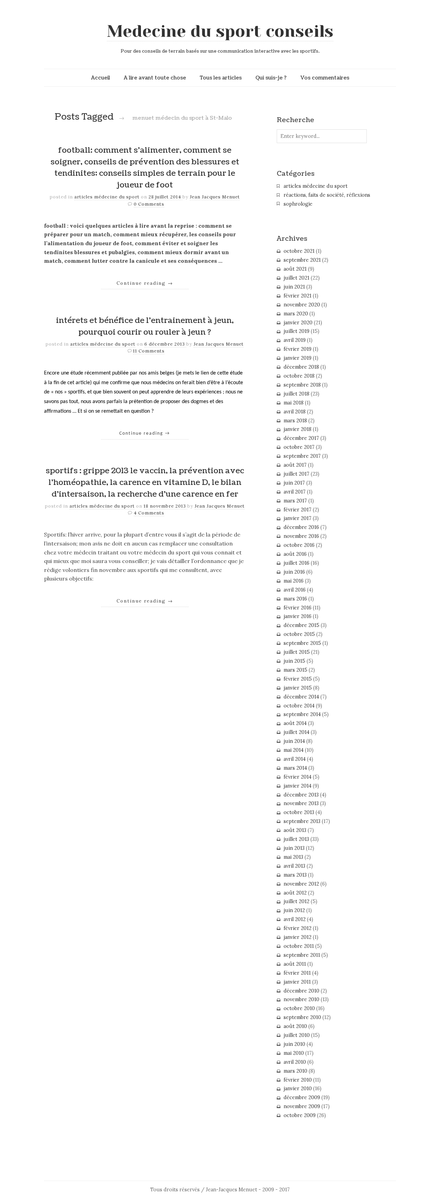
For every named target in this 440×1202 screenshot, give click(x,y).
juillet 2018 (296, 394)
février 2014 (297, 777)
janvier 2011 (297, 982)
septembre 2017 (302, 456)
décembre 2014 (301, 697)
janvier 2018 (297, 429)
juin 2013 (294, 848)
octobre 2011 (299, 946)
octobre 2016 (299, 545)
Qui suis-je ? (271, 77)
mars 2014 (295, 768)
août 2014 (295, 723)
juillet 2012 (296, 901)
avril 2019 (295, 340)
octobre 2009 (300, 1115)
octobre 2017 (299, 447)
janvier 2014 (297, 786)
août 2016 (295, 554)
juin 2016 (294, 572)
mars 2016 (295, 599)
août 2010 (295, 1026)
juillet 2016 (296, 563)
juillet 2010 (297, 1035)
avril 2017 (295, 492)
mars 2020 (296, 314)
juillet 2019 (296, 331)
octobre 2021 (299, 251)
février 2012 (297, 928)
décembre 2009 (302, 1097)
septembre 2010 (302, 1017)
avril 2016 (295, 590)
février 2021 (297, 296)
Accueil (100, 77)
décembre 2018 (301, 367)
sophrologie (298, 204)
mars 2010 (295, 1071)
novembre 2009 (302, 1106)
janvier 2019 (297, 358)
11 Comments (149, 351)
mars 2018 (295, 421)
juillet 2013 (296, 839)
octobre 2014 (299, 706)
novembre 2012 (301, 884)
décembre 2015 (301, 625)
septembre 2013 (302, 821)
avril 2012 (295, 919)
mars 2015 (295, 670)
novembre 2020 (302, 305)
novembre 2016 (301, 536)
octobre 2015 (299, 634)
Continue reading (145, 283)
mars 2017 (295, 501)
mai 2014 (294, 750)
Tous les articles (221, 77)
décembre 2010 (301, 991)
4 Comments (149, 513)
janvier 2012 (297, 937)
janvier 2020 (298, 323)
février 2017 (297, 510)
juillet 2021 (296, 278)
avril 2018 (295, 412)
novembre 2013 (301, 803)
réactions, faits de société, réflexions (327, 195)
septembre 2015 (302, 643)
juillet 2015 (297, 652)
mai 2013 (293, 857)
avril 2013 (294, 866)
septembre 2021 (302, 260)
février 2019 (297, 349)
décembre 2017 (301, 438)
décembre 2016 (301, 527)
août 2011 (295, 964)
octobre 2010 (299, 1008)
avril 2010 (295, 1062)
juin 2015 (294, 661)
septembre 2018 (302, 385)
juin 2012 (294, 910)
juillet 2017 (296, 474)
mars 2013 (295, 875)
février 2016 (297, 608)
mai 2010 (294, 1053)
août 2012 (295, 893)
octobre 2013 (299, 812)
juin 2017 (294, 483)
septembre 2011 (302, 955)
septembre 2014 (302, 714)
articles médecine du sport (107, 197)
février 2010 (298, 1080)
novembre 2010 (301, 999)
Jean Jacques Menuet (215, 197)
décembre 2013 (301, 795)
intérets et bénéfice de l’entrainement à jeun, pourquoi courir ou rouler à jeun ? (145, 326)
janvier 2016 (297, 616)
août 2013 (295, 830)
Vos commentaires (324, 77)
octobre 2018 (299, 376)
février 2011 (297, 973)
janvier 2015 (298, 688)
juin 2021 (294, 287)
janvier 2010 (298, 1088)
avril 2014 (295, 759)
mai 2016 (294, 581)
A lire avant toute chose (155, 77)
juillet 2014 (296, 732)
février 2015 (298, 679)
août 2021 (295, 269)
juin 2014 (294, 741)
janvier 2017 (297, 518)
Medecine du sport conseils (220, 31)
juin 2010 (294, 1044)
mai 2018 (294, 403)
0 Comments (149, 204)
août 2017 (295, 465)
